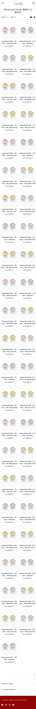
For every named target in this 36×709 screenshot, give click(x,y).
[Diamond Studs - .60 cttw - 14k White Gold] (27, 366)
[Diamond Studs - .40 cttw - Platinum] (27, 282)
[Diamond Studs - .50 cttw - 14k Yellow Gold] (27, 310)
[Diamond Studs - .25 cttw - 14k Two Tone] (27, 114)
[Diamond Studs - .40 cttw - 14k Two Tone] (27, 254)
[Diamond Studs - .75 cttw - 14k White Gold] (9, 450)
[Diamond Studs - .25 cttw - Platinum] (27, 142)
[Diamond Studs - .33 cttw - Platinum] (9, 226)
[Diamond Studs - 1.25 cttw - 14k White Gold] (9, 590)
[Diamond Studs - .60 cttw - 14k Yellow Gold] (9, 394)
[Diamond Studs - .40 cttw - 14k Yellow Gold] (9, 254)
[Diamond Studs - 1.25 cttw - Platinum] (9, 646)
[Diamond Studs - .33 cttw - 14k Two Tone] (9, 198)
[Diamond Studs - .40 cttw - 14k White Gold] (27, 226)
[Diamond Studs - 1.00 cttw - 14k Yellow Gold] (9, 534)
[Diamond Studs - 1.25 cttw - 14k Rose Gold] (27, 618)
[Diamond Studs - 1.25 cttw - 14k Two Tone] (9, 618)
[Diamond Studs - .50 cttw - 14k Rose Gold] (27, 338)
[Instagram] (10, 705)
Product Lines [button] (7, 684)
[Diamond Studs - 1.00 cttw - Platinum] (27, 562)
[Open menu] (4, 3)
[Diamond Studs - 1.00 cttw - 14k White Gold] (27, 506)
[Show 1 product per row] (31, 17)
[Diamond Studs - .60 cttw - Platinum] (27, 422)
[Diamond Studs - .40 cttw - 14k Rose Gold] (9, 282)
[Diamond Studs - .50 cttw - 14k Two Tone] (9, 338)
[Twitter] (6, 705)
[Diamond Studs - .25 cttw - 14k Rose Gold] (9, 142)
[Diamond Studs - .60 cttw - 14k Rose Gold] (9, 422)
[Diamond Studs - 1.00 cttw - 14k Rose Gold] (9, 562)
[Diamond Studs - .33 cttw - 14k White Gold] (9, 170)
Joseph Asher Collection (13, 700)
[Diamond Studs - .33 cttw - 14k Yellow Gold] (27, 170)
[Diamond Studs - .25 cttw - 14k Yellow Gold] (9, 114)
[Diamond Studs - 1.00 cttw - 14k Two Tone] (27, 534)
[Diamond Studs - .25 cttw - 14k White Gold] (27, 86)
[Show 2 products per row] (34, 17)
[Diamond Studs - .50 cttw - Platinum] (9, 366)
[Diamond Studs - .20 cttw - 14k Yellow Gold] (27, 58)
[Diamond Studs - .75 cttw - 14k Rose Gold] (27, 478)
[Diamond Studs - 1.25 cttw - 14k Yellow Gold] (27, 590)
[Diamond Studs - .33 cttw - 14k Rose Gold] (27, 198)
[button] (18, 675)
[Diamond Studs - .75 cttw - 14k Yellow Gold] (27, 450)
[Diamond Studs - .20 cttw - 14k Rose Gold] (9, 30)
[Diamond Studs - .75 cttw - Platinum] (9, 506)
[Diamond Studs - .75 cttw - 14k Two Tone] (9, 478)
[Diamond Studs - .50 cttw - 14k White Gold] (9, 310)
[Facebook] (2, 705)
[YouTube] (13, 705)
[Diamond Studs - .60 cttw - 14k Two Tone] (27, 394)
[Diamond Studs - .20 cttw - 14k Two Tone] (9, 86)
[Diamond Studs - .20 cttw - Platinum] (27, 30)
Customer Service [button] (9, 690)
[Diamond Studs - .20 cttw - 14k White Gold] (9, 58)
